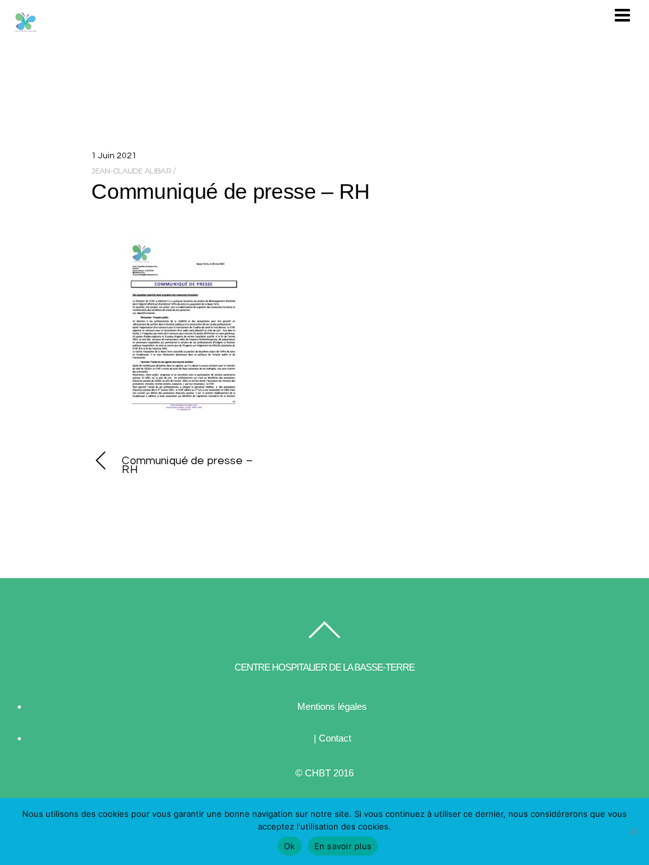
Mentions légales (332, 706)
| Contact (332, 738)
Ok (289, 846)
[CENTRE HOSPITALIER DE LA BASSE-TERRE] (25, 28)
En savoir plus (343, 846)
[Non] (633, 831)
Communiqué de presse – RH (230, 191)
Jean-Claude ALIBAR (130, 170)
